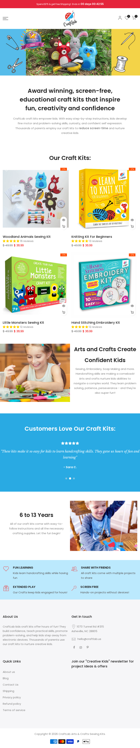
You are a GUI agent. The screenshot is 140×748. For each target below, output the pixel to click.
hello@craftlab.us (89, 639)
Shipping (8, 691)
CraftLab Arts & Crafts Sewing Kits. (82, 734)
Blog (6, 678)
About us (9, 672)
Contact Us (10, 685)
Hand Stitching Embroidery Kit (95, 322)
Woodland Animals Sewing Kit (27, 237)
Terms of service (14, 710)
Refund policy (12, 704)
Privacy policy (12, 697)
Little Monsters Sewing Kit (23, 322)
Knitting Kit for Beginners (91, 237)
